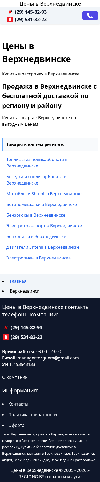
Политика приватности (32, 415)
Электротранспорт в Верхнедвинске (44, 226)
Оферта (16, 425)
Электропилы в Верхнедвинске (38, 258)
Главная (18, 281)
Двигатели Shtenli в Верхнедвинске (42, 247)
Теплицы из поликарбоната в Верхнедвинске (36, 162)
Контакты (18, 404)
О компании (15, 377)
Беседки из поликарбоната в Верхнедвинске (36, 180)
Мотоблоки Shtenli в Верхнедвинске (44, 194)
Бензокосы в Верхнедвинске (35, 215)
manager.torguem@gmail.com (48, 358)
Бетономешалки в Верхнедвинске (41, 204)
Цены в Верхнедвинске (50, 3)
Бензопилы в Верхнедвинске (36, 236)
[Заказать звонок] (90, 15)
